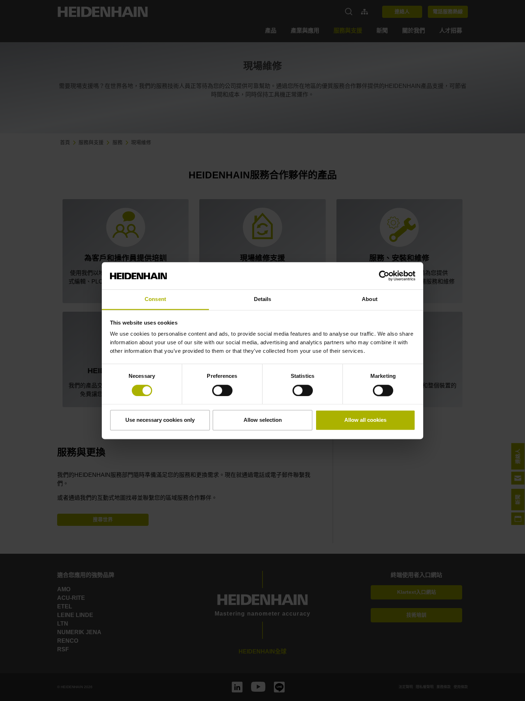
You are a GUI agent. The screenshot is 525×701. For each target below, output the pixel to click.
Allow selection (263, 420)
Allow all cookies (365, 420)
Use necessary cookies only (160, 420)
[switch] (222, 390)
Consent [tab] (155, 299)
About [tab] (370, 299)
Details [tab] (262, 299)
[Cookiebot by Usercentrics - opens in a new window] (384, 275)
